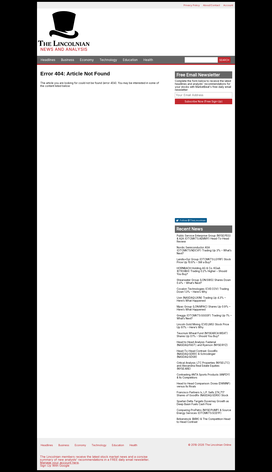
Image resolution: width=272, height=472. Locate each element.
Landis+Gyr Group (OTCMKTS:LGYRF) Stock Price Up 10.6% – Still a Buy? (204, 261)
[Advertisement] (162, 21)
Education (130, 60)
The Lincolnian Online (218, 444)
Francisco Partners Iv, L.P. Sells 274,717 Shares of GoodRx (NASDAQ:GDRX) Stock (202, 394)
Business (67, 60)
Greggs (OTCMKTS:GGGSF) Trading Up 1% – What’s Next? (204, 317)
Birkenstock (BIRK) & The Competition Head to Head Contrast (203, 420)
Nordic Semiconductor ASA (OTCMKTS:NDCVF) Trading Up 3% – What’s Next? (204, 250)
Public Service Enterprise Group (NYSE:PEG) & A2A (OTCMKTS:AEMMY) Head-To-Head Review (204, 238)
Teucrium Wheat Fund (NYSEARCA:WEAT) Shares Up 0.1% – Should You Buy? (202, 335)
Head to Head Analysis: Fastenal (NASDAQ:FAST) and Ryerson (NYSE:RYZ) (202, 343)
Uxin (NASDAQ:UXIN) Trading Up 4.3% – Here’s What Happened (201, 299)
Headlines (48, 60)
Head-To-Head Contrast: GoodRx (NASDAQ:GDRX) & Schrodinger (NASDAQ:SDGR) (197, 353)
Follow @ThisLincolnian (192, 220)
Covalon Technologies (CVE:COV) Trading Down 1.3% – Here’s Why (203, 290)
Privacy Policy (192, 5)
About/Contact (211, 5)
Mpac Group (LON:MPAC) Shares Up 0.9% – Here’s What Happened (203, 308)
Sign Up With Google (54, 465)
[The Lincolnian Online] (64, 32)
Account (228, 5)
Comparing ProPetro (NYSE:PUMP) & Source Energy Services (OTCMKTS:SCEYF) (204, 411)
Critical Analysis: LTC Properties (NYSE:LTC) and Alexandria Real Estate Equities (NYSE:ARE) (203, 365)
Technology (108, 60)
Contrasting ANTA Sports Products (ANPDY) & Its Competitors (203, 376)
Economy (87, 60)
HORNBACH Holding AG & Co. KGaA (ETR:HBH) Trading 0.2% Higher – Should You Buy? (202, 271)
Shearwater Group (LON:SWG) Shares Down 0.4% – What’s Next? (204, 281)
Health (148, 60)
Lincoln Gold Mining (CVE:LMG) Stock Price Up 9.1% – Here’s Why (203, 326)
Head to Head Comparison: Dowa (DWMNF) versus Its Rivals (203, 385)
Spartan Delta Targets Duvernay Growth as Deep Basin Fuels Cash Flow (203, 403)
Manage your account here (59, 462)
